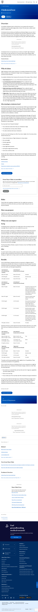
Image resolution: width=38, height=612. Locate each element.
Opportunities (16, 47)
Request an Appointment (7, 12)
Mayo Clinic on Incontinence (17, 499)
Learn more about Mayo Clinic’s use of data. (10, 188)
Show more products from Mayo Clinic (8, 63)
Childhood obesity (4, 161)
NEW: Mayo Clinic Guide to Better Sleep (19, 494)
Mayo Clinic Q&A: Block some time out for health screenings (12, 467)
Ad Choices (22, 47)
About (3, 16)
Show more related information (6, 168)
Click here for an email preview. (23, 182)
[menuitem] (3, 16)
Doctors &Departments (9, 17)
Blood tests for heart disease (6, 449)
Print (4, 437)
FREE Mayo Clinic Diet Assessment (18, 504)
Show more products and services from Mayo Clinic (10, 477)
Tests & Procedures (5, 6)
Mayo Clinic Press (15, 492)
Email (4, 187)
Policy (13, 47)
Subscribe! (6, 191)
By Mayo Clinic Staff (4, 388)
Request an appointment (6, 173)
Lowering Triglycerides (5, 454)
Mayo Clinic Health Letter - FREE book (19, 507)
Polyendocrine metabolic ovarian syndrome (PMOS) (10, 166)
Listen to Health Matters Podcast (18, 497)
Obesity (2, 163)
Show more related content (6, 457)
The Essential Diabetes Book (17, 502)
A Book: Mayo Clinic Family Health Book (8, 61)
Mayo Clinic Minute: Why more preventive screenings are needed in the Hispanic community (17, 464)
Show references (4, 442)
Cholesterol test (8, 10)
